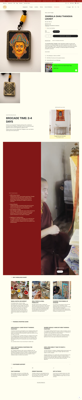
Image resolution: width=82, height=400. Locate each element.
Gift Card (72, 3)
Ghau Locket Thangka (49, 12)
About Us (5, 3)
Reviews (20, 3)
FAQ (14, 3)
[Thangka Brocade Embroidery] (60, 122)
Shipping (47, 25)
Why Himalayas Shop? (20, 277)
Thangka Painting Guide (20, 321)
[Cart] (78, 7)
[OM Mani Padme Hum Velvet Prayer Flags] (48, 68)
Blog (17, 3)
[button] (25, 7)
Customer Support (19, 364)
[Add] (76, 70)
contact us (58, 374)
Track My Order (27, 3)
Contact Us (10, 3)
